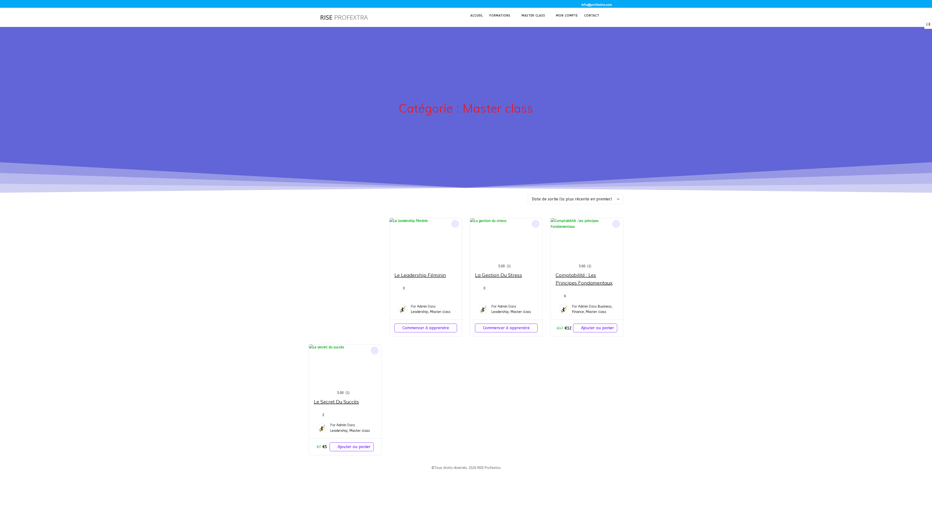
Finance (578, 312)
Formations (500, 16)
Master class (533, 16)
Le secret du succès (336, 402)
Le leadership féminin (420, 275)
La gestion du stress (498, 275)
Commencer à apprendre (425, 328)
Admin (422, 306)
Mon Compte (567, 16)
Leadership (419, 312)
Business (605, 306)
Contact (591, 16)
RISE (344, 17)
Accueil (476, 16)
